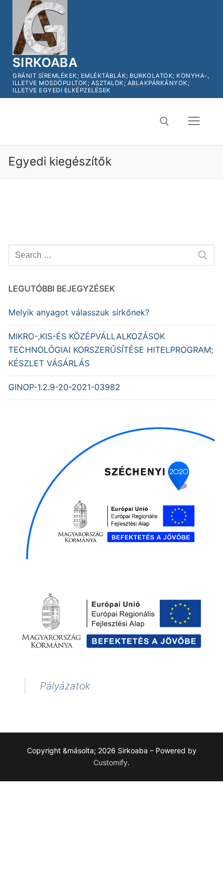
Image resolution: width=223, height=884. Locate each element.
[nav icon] (194, 121)
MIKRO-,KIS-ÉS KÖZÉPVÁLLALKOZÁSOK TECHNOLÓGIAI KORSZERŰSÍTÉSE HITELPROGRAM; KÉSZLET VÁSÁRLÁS (110, 349)
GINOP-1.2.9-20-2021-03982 (64, 387)
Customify (110, 762)
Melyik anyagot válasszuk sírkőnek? (78, 312)
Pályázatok (65, 686)
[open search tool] (164, 121)
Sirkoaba (44, 62)
